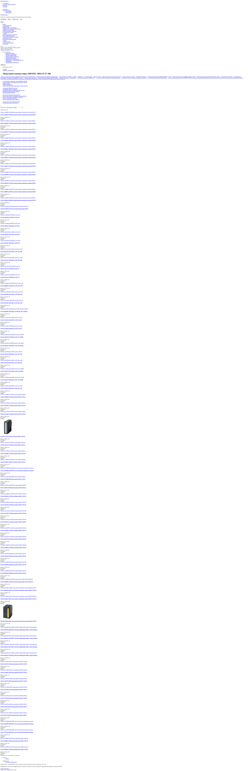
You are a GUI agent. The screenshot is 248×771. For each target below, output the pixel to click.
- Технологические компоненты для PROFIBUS (178, 77)
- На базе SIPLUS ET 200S (226, 76)
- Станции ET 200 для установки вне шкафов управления (133, 77)
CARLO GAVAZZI (7, 25)
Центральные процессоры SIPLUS (10, 102)
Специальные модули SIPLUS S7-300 (11, 101)
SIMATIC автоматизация (8, 30)
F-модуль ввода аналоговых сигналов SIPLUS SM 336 (15, 82)
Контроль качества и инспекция (10, 34)
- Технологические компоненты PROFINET (157, 77)
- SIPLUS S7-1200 (96, 76)
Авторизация (8, 11)
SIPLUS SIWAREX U (8, 84)
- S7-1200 (73, 76)
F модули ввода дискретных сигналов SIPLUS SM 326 (15, 81)
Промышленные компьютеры (9, 39)
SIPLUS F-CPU (6, 83)
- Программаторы (236, 76)
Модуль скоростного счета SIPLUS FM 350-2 (13, 97)
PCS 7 (21, 19)
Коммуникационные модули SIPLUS (11, 91)
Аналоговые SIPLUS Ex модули (10, 88)
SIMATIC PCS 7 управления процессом (12, 28)
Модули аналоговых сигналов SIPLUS (11, 94)
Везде (4, 24)
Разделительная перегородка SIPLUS (11, 99)
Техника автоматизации (8, 42)
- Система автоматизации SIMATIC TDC (85, 77)
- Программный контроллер (30, 77)
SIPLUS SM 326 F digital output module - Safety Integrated (15, 85)
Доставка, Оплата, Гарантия (9, 4)
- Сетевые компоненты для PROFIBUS (67, 77)
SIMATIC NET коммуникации (9, 27)
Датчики (5, 33)
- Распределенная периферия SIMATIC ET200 (47, 77)
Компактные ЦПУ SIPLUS (9, 92)
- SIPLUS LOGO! (88, 76)
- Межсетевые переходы (141, 76)
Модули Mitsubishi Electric (8, 35)
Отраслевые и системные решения (10, 37)
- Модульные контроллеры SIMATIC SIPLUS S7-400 (207, 76)
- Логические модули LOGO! (128, 76)
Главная (5, 69)
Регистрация (8, 12)
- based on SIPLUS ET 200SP (64, 76)
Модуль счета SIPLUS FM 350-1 (10, 98)
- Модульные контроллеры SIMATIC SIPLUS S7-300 (183, 76)
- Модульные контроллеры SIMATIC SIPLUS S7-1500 (159, 76)
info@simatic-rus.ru (5, 1)
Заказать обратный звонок (6, 48)
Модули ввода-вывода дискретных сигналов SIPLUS (15, 96)
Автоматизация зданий (8, 32)
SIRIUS (9, 19)
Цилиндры (5, 44)
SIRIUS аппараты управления (9, 31)
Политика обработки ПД (11, 762)
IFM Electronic (6, 26)
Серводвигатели (6, 41)
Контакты (5, 5)
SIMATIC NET (15, 19)
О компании (6, 3)
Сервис (4, 40)
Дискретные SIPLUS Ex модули (10, 89)
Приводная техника (7, 38)
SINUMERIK (3, 19)
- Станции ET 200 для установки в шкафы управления (107, 77)
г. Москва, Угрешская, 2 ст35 (7, 49)
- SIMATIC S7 (80, 76)
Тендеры (5, 6)
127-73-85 (16, 47)
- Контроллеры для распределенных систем (111, 76)
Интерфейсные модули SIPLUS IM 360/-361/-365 (14, 90)
